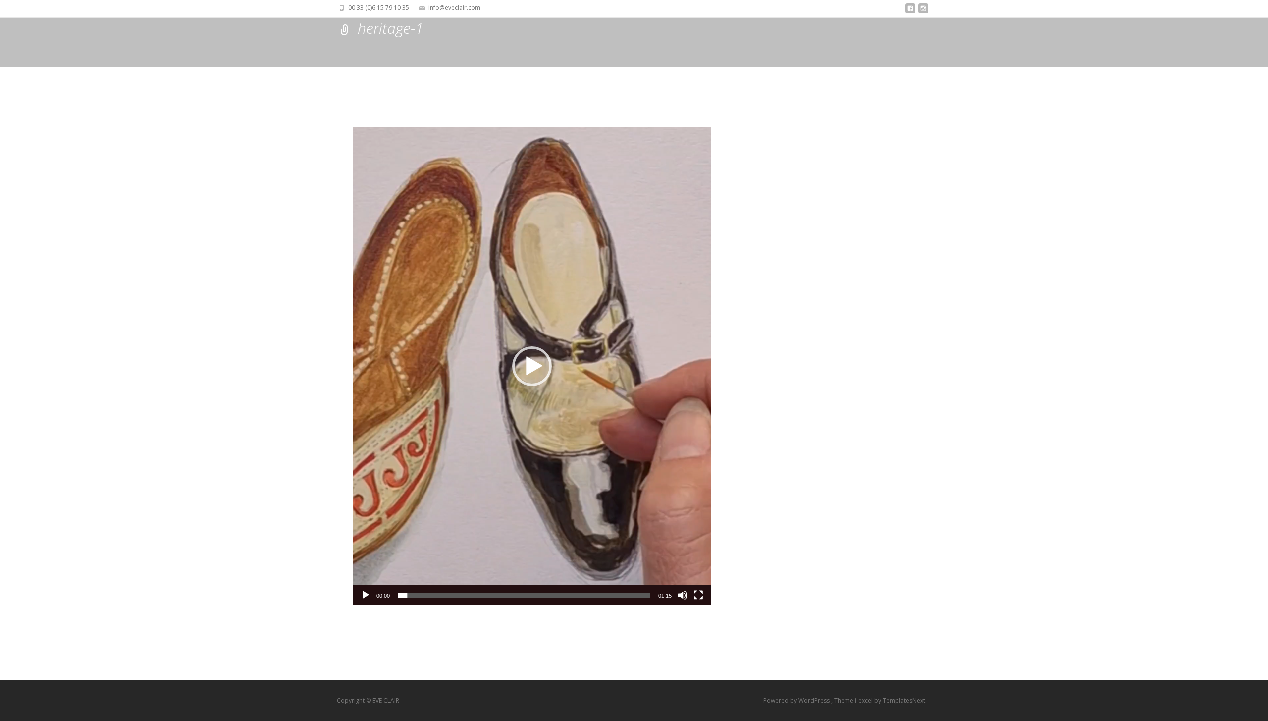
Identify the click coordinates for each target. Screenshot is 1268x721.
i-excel (864, 700)
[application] (532, 366)
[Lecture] (365, 595)
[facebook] (910, 11)
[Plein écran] (698, 595)
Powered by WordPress (797, 700)
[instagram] (923, 11)
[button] (532, 366)
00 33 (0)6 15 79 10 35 (378, 7)
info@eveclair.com (454, 7)
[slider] (524, 595)
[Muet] (682, 595)
